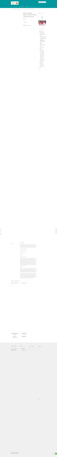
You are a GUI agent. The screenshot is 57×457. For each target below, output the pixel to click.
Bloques (41, 35)
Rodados (41, 48)
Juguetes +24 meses (42, 56)
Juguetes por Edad (27, 6)
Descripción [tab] (12, 243)
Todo (11, 6)
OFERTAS (40, 67)
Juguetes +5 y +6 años (42, 59)
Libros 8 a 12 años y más (27, 25)
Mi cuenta (32, 6)
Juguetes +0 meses (42, 50)
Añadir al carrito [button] (24, 336)
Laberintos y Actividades (42, 41)
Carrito (35, 6)
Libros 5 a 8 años (41, 65)
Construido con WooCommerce (14, 453)
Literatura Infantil (15, 6)
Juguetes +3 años (42, 57)
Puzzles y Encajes (42, 47)
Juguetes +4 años (42, 58)
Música (40, 46)
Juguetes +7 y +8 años (42, 60)
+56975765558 (23, 348)
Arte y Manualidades (42, 33)
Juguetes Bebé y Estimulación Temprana (42, 40)
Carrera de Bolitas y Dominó (43, 36)
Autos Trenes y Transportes (43, 34)
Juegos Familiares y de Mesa (43, 37)
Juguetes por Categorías (21, 6)
